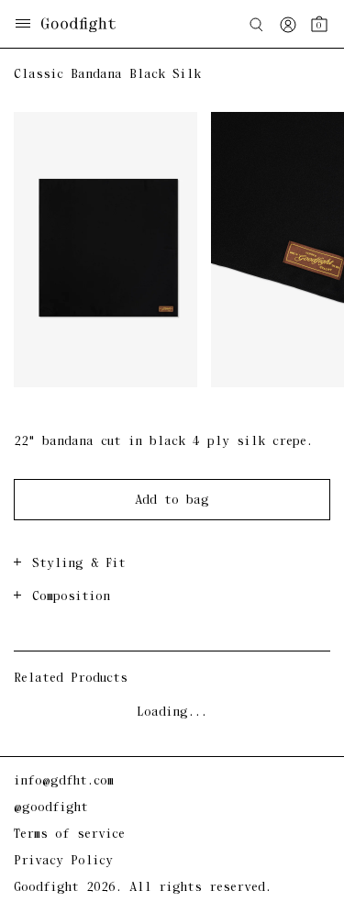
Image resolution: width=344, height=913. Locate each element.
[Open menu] (23, 25)
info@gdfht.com (64, 781)
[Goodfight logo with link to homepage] (87, 24)
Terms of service (69, 834)
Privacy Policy (63, 861)
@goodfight (51, 808)
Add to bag (172, 500)
